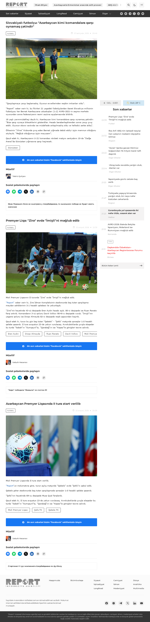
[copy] (44, 191)
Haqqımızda (54, 580)
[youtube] (142, 13)
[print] (38, 191)
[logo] (16, 5)
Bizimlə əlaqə (77, 580)
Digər (105, 13)
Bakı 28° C (135, 103)
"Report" (10, 302)
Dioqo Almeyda (32, 334)
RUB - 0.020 (112, 103)
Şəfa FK (38, 510)
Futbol (10, 34)
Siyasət (97, 580)
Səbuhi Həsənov (19, 362)
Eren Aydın (13, 334)
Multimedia (138, 588)
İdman (116, 584)
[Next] (119, 5)
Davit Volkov (71, 334)
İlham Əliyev (41, 5)
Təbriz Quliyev (19, 176)
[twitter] (134, 13)
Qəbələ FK (53, 510)
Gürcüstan (13, 147)
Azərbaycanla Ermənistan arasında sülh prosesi (77, 5)
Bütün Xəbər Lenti (110, 265)
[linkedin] (138, 13)
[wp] (14, 191)
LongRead (98, 588)
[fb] (121, 13)
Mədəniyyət (118, 588)
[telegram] (130, 13)
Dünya (136, 580)
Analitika (137, 584)
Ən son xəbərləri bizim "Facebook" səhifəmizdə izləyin (54, 160)
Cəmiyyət (117, 580)
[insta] (125, 13)
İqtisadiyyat (99, 584)
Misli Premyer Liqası (94, 334)
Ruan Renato (52, 334)
